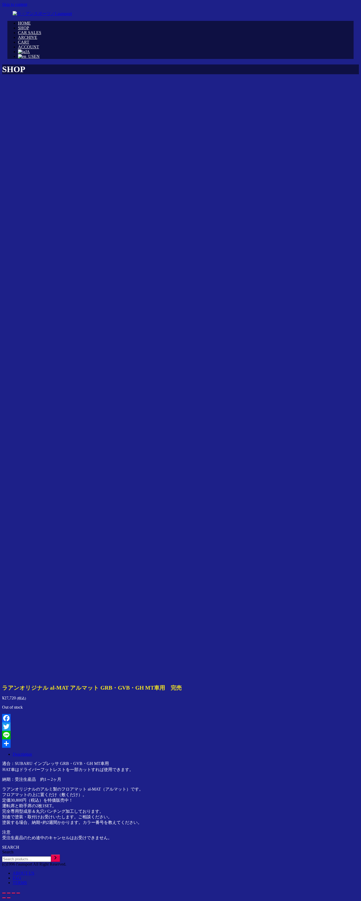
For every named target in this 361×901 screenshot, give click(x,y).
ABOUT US (23, 873)
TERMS (20, 882)
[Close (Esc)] (4, 893)
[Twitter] (180, 726)
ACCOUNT (28, 47)
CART (23, 42)
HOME (24, 23)
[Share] (180, 743)
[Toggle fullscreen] (13, 893)
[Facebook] (180, 718)
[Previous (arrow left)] (4, 897)
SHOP (23, 28)
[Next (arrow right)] (9, 897)
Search (7, 852)
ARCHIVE (27, 37)
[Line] (180, 735)
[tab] (186, 754)
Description (22, 754)
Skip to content (14, 4)
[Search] (55, 858)
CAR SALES (29, 32)
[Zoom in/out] (18, 893)
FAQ (17, 878)
